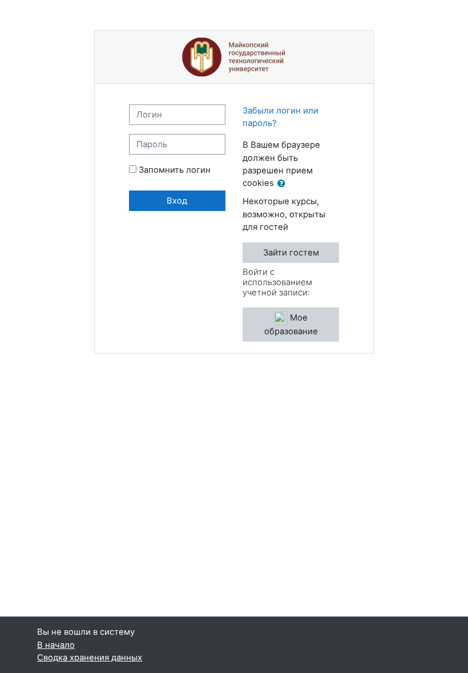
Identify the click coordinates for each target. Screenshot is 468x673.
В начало (56, 645)
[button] (283, 183)
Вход (177, 201)
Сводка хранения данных (89, 657)
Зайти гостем (291, 253)
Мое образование (291, 324)
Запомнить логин (175, 170)
